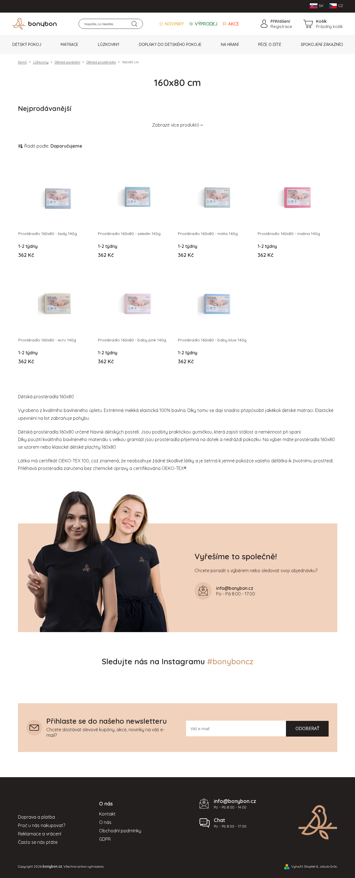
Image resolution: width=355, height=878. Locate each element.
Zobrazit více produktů (175, 125)
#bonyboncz (230, 661)
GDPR (105, 839)
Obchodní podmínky (120, 830)
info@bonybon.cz (235, 801)
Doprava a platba (36, 817)
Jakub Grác (328, 866)
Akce (233, 24)
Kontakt (107, 814)
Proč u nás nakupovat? (41, 825)
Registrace (281, 26)
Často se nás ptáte (38, 842)
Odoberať (307, 728)
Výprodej (205, 24)
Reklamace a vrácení (39, 834)
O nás (105, 822)
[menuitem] (26, 44)
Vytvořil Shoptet (303, 866)
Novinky (174, 24)
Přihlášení (280, 21)
